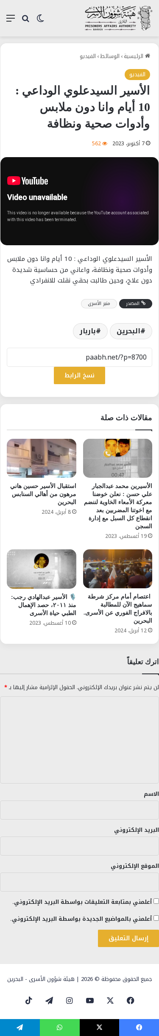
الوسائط (110, 56)
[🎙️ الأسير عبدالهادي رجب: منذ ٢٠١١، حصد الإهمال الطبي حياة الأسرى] (41, 568)
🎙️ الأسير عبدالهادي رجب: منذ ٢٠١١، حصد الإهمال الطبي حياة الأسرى (43, 605)
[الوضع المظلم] (40, 21)
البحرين (128, 331)
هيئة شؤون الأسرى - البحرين (41, 979)
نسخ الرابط (79, 375)
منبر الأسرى (99, 303)
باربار (88, 331)
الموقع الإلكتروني (135, 866)
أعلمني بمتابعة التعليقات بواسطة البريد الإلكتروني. (82, 902)
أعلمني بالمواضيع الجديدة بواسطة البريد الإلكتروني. (81, 919)
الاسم (151, 794)
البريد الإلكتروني (136, 830)
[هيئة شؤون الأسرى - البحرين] (119, 18)
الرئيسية (134, 56)
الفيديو (88, 56)
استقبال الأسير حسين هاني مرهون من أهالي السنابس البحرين (43, 494)
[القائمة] (10, 21)
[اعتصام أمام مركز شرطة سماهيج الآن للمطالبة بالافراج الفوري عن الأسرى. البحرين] (118, 568)
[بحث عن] (25, 21)
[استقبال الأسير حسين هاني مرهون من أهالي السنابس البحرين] (41, 458)
